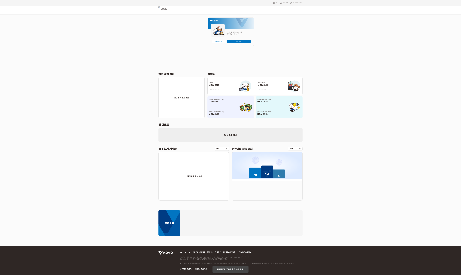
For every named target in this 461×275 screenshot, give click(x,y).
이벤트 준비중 (214, 102)
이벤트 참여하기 (214, 89)
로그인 (238, 41)
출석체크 (218, 41)
